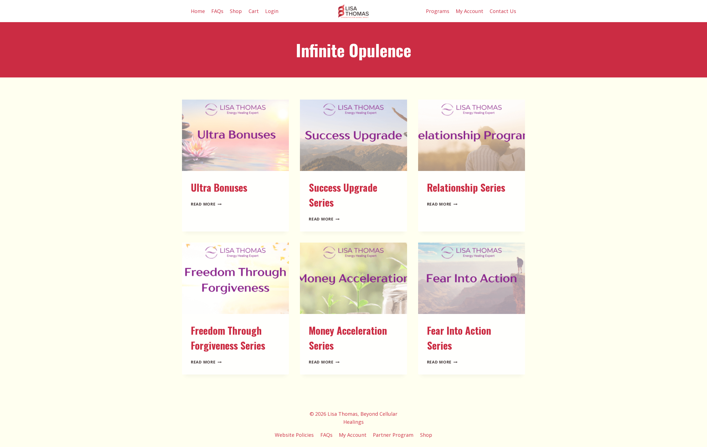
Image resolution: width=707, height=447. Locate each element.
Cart (254, 11)
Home (198, 11)
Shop (236, 11)
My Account (469, 11)
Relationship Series (466, 187)
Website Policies (294, 435)
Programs (437, 11)
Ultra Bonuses (219, 187)
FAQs (217, 11)
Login (271, 11)
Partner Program (393, 435)
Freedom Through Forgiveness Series (228, 337)
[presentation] (235, 135)
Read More (206, 204)
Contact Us (503, 11)
